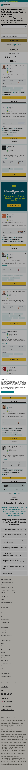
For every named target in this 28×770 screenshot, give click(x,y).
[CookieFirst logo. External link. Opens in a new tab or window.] (1, 378)
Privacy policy (24, 377)
